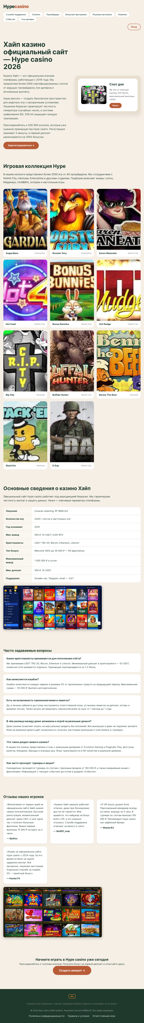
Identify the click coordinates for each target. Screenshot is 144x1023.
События (10, 19)
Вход (134, 26)
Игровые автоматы (102, 14)
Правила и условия (78, 1016)
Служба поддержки (16, 14)
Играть (115, 105)
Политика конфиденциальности (47, 1016)
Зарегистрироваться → (21, 145)
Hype (16, 6)
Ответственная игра (104, 1016)
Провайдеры (52, 14)
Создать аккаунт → (72, 970)
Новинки (122, 14)
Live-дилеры (27, 19)
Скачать (36, 14)
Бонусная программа (75, 14)
